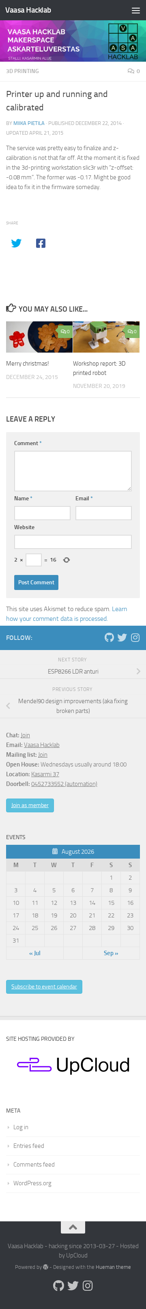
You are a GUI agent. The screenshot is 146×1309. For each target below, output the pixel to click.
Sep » (111, 953)
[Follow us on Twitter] (122, 637)
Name (23, 498)
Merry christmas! (27, 363)
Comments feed (34, 1164)
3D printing (22, 71)
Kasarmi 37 (45, 774)
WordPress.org (32, 1183)
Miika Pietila (29, 123)
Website (24, 527)
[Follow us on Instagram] (135, 637)
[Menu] (136, 10)
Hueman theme (113, 1267)
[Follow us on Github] (109, 637)
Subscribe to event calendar (44, 986)
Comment (28, 443)
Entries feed (28, 1146)
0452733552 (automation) (64, 784)
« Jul (35, 953)
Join (25, 735)
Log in (20, 1127)
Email (84, 498)
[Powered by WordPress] (45, 1267)
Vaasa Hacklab (28, 10)
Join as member (30, 805)
